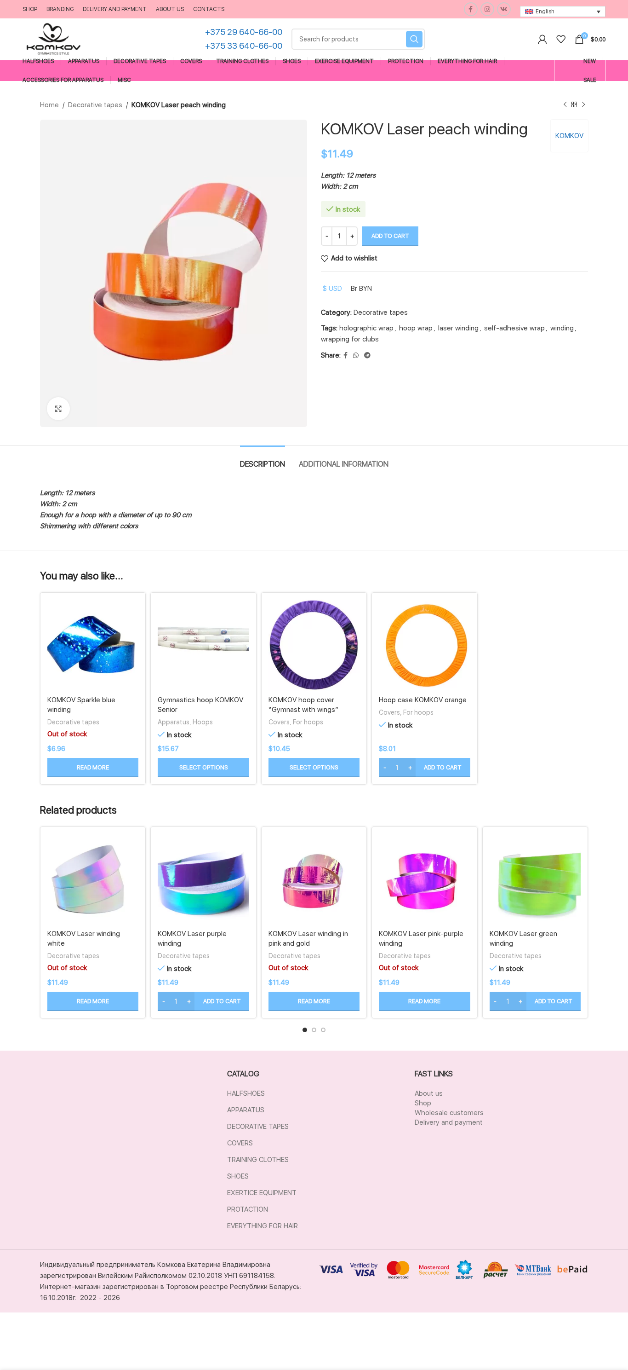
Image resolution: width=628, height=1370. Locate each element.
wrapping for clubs (350, 339)
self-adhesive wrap (514, 328)
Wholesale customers (449, 1113)
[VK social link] (504, 9)
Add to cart (390, 235)
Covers (279, 722)
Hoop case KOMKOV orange (423, 700)
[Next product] (583, 105)
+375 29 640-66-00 (243, 32)
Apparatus (173, 722)
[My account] (542, 39)
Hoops (203, 722)
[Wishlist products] (561, 39)
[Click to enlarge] (58, 408)
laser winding (458, 328)
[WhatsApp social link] (355, 355)
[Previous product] (565, 105)
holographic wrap (366, 328)
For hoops (308, 722)
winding (562, 328)
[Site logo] (54, 39)
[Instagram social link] (487, 9)
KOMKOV (569, 136)
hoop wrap (416, 328)
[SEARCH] (414, 39)
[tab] (262, 459)
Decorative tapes (95, 105)
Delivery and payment (449, 1122)
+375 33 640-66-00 (243, 45)
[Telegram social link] (367, 355)
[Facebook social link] (471, 9)
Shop (423, 1103)
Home (49, 105)
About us (429, 1093)
